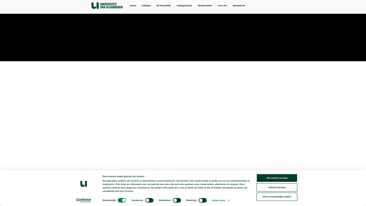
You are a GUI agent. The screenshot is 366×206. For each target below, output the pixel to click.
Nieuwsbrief (239, 6)
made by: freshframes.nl (190, 50)
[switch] (149, 200)
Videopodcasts (184, 6)
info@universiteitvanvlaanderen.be (149, 50)
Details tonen (218, 200)
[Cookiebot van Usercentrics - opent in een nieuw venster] (83, 200)
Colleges (146, 6)
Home (133, 6)
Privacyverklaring (133, 37)
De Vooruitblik (163, 6)
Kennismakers (205, 6)
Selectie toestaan (277, 187)
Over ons (222, 6)
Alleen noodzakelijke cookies (276, 196)
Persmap (110, 37)
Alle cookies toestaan (277, 178)
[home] (107, 5)
